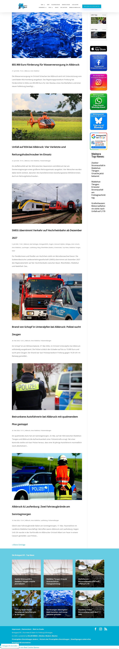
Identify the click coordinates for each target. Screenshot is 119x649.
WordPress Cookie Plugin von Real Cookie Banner (19, 647)
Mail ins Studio (63, 7)
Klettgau (68, 244)
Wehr (13, 251)
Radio (50, 7)
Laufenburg (33, 247)
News (42, 4)
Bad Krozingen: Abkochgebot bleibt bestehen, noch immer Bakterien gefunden (56, 612)
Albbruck (27, 71)
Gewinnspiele (42, 7)
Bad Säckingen (34, 244)
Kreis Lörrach (75, 244)
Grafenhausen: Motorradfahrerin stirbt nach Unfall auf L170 (98, 207)
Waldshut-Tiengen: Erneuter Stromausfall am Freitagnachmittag (98, 189)
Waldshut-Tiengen (74, 247)
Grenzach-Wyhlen (59, 244)
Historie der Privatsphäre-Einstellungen (54, 639)
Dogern (51, 244)
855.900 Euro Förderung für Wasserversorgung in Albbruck (45, 64)
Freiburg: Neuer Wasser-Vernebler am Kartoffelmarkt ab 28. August (25, 612)
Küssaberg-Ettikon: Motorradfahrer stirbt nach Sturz (88, 612)
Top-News (65, 247)
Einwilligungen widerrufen (81, 639)
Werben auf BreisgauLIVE (74, 7)
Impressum (16, 629)
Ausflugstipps (75, 4)
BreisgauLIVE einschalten (91, 6)
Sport (48, 4)
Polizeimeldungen (55, 4)
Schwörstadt (58, 247)
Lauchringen (25, 247)
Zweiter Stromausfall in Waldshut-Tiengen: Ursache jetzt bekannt (98, 169)
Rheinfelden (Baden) (47, 247)
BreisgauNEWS (43, 244)
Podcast (56, 7)
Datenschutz (26, 629)
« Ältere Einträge (18, 545)
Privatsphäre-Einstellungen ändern (25, 639)
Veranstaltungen (66, 4)
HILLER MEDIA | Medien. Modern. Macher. (43, 636)
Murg (38, 247)
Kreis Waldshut (34, 71)
